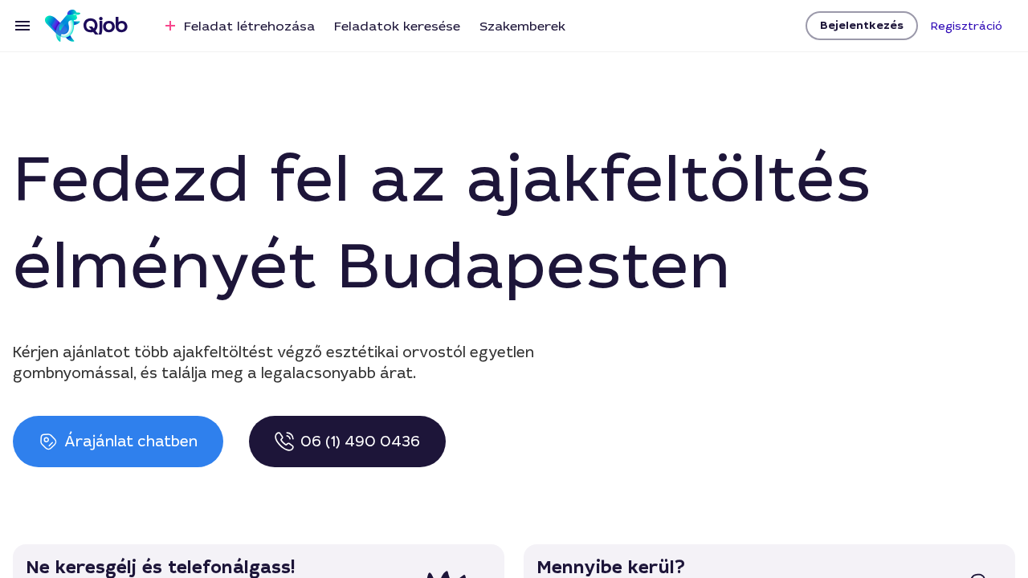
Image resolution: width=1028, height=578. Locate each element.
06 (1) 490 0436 (360, 441)
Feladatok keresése (397, 26)
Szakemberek (522, 26)
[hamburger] (22, 25)
